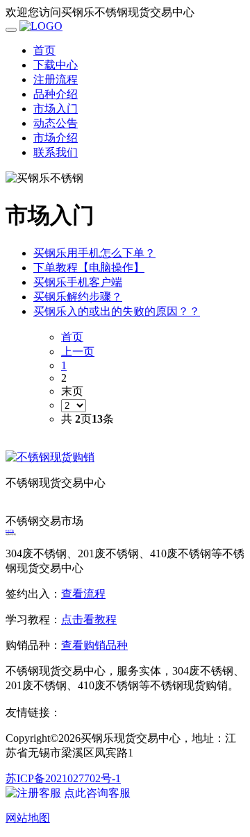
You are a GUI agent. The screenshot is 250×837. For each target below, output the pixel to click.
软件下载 (10, 531)
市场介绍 (55, 138)
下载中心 (55, 65)
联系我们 (55, 152)
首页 (44, 50)
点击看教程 (89, 619)
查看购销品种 (94, 645)
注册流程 (55, 79)
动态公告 (55, 123)
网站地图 (28, 818)
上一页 (77, 351)
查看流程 (83, 594)
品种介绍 (55, 94)
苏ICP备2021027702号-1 (63, 778)
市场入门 (55, 109)
